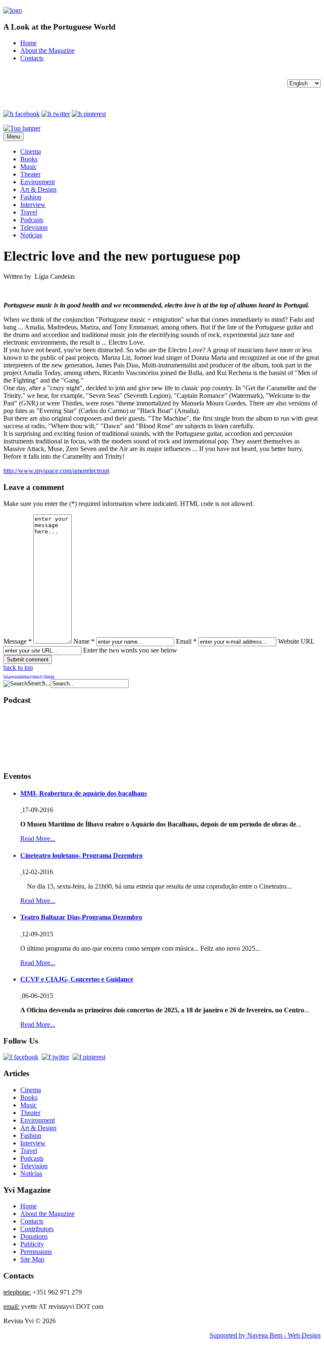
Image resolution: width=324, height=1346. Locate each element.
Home (28, 42)
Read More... (37, 838)
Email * (186, 641)
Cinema (30, 151)
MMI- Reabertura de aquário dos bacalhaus (83, 793)
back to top (18, 667)
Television (34, 227)
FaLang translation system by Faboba (28, 676)
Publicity (32, 1244)
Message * (17, 641)
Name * (83, 641)
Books (29, 159)
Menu (13, 136)
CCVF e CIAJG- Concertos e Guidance (76, 979)
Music (28, 166)
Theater (30, 174)
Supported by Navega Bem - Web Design (265, 1335)
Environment (37, 181)
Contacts (31, 58)
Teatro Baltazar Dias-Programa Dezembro (81, 917)
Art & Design (38, 189)
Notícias (31, 235)
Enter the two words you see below (130, 650)
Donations (34, 1236)
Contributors (37, 1228)
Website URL (296, 641)
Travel (28, 212)
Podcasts (31, 219)
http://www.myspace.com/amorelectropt (56, 470)
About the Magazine (47, 50)
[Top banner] (21, 128)
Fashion (30, 197)
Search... (39, 683)
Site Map (32, 1259)
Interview (33, 204)
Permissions (36, 1251)
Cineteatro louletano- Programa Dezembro (81, 855)
